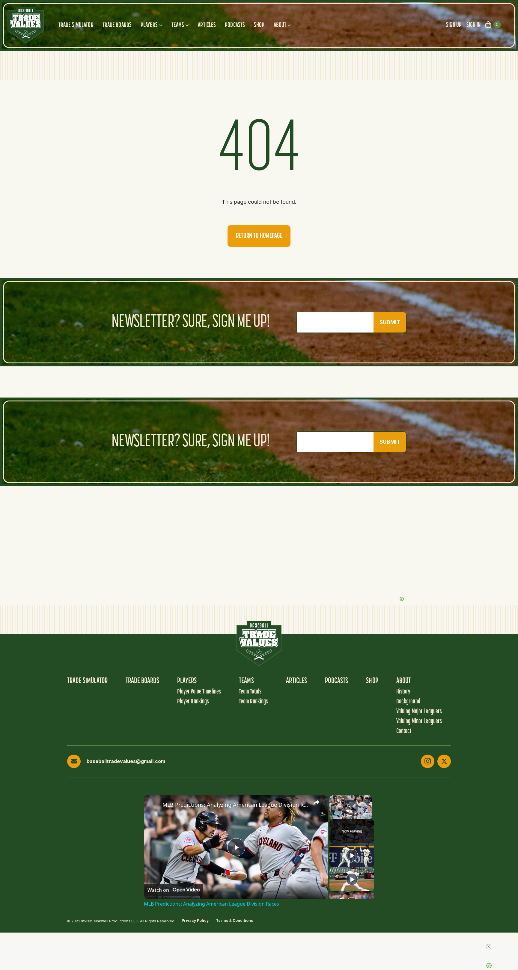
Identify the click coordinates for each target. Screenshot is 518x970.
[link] (153, 805)
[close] (488, 946)
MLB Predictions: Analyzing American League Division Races (235, 804)
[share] (316, 802)
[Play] (333, 815)
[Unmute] (340, 815)
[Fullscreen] (368, 815)
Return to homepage (259, 236)
